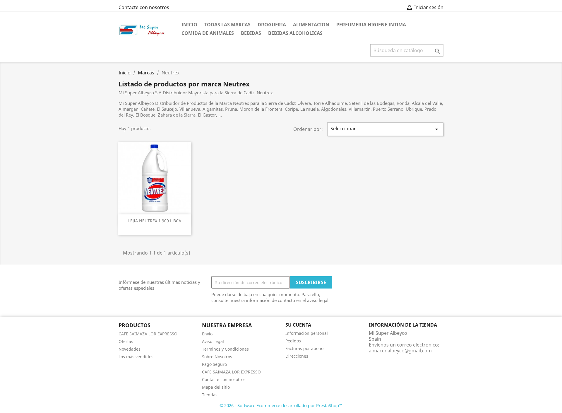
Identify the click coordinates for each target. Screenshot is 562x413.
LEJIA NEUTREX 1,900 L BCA (154, 220)
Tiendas (209, 394)
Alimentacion (311, 24)
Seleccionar (385, 129)
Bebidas (251, 33)
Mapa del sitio (216, 387)
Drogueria (272, 24)
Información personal (306, 333)
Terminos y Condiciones (225, 349)
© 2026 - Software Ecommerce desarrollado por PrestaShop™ (281, 405)
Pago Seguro (214, 364)
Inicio (189, 24)
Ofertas (126, 341)
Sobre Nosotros (217, 356)
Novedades (129, 349)
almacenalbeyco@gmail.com (400, 350)
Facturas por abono (304, 348)
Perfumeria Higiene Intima (371, 24)
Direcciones (296, 356)
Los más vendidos (136, 356)
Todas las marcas (227, 24)
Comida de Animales (207, 33)
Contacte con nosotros (144, 7)
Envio (207, 334)
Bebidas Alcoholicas (295, 33)
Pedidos (293, 341)
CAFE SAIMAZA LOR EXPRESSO (148, 334)
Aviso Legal (213, 341)
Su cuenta (298, 325)
